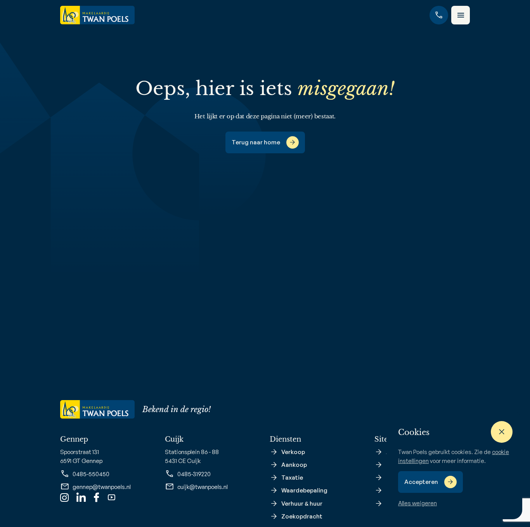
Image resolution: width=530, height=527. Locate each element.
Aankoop (294, 464)
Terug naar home (256, 142)
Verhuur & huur (301, 503)
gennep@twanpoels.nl (102, 487)
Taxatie (292, 477)
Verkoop (293, 452)
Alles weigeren (417, 503)
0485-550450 (91, 474)
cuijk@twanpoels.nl (202, 487)
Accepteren (421, 481)
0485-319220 (194, 474)
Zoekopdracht (301, 516)
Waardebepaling (304, 490)
